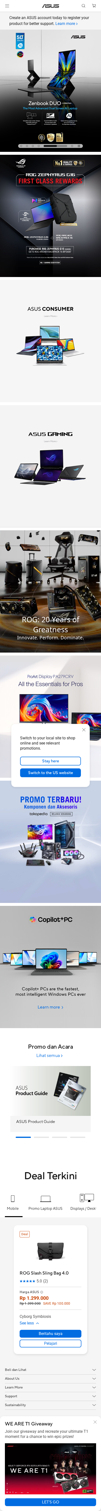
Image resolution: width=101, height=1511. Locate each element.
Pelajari (50, 1343)
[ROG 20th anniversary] (50, 591)
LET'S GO (50, 1502)
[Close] (95, 1422)
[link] (50, 6)
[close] (84, 730)
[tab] (21, 146)
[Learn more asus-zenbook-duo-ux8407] (50, 150)
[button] (7, 6)
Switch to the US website (50, 772)
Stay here (50, 761)
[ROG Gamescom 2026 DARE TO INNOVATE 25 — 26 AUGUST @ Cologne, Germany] (50, 85)
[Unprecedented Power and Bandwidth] (50, 341)
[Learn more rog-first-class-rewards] (50, 275)
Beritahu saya (51, 1333)
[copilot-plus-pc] (50, 967)
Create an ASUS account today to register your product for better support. (49, 20)
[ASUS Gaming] (50, 466)
